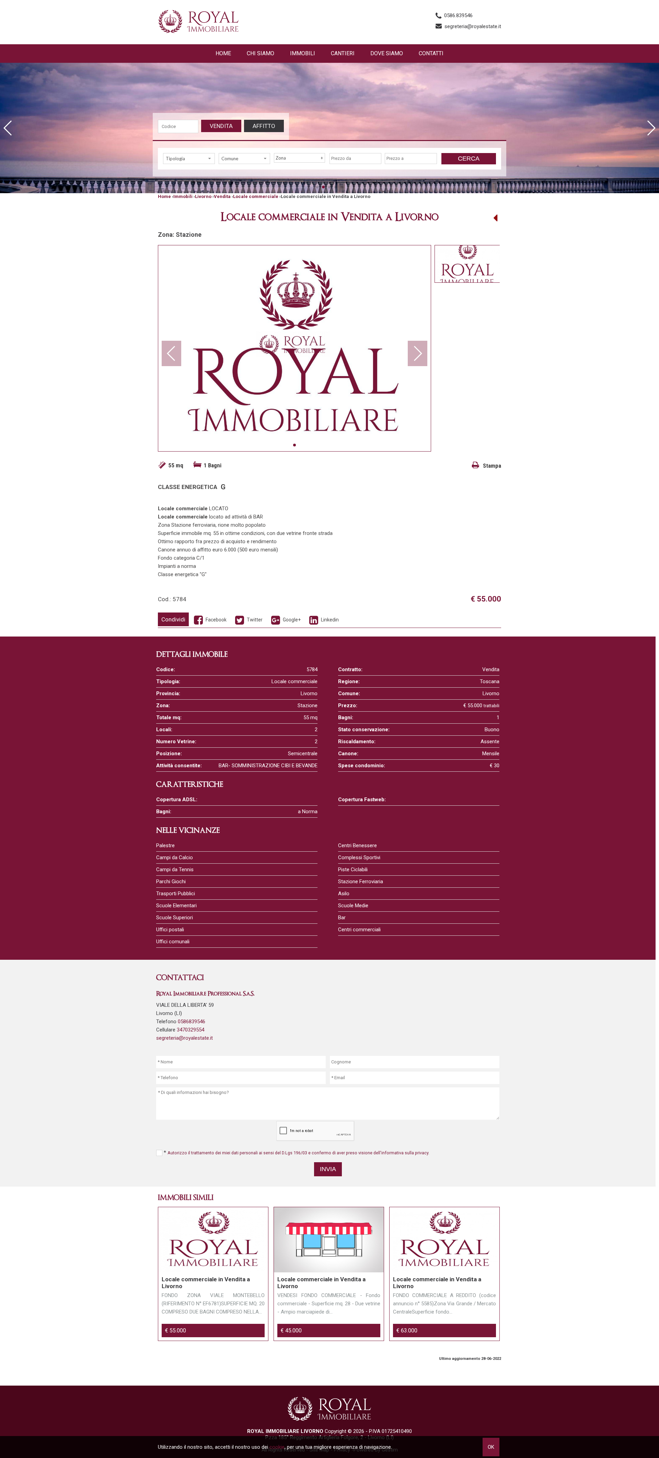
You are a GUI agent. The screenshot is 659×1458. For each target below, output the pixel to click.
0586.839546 (458, 15)
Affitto (264, 126)
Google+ (291, 619)
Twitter (254, 619)
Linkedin (329, 619)
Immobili (302, 53)
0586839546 (191, 1021)
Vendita (221, 126)
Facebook (216, 619)
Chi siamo (260, 53)
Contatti (431, 53)
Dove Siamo (386, 53)
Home (223, 53)
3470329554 (190, 1030)
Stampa (491, 465)
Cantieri (343, 53)
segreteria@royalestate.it (472, 26)
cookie (277, 1447)
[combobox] (189, 158)
